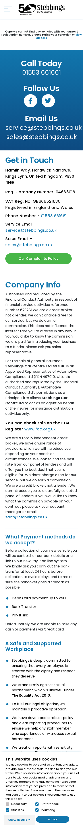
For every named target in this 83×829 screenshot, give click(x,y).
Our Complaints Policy (38, 258)
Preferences (50, 804)
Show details (17, 820)
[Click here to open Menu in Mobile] (8, 9)
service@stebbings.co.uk (41, 127)
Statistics (17, 810)
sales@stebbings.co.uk (41, 137)
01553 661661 (41, 72)
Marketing (48, 810)
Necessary (19, 804)
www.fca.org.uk (40, 429)
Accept (53, 819)
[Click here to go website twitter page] (48, 100)
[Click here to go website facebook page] (30, 100)
